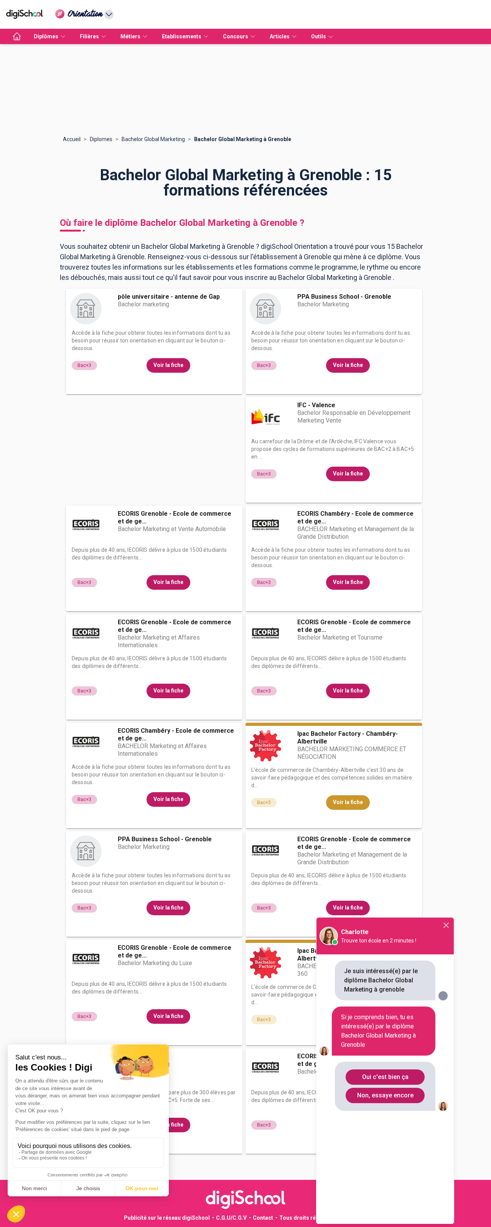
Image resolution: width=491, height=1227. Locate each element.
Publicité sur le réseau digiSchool (167, 1218)
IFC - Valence (316, 405)
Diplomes (101, 139)
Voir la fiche (168, 365)
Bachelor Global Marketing (153, 139)
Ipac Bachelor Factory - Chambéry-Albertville (347, 737)
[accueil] (17, 36)
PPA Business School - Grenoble (344, 296)
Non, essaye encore (385, 1095)
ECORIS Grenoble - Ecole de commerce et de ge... (174, 517)
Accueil (72, 139)
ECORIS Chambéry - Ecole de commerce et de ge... (355, 517)
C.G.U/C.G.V (231, 1218)
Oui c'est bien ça (385, 1077)
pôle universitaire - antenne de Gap (169, 296)
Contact (263, 1218)
